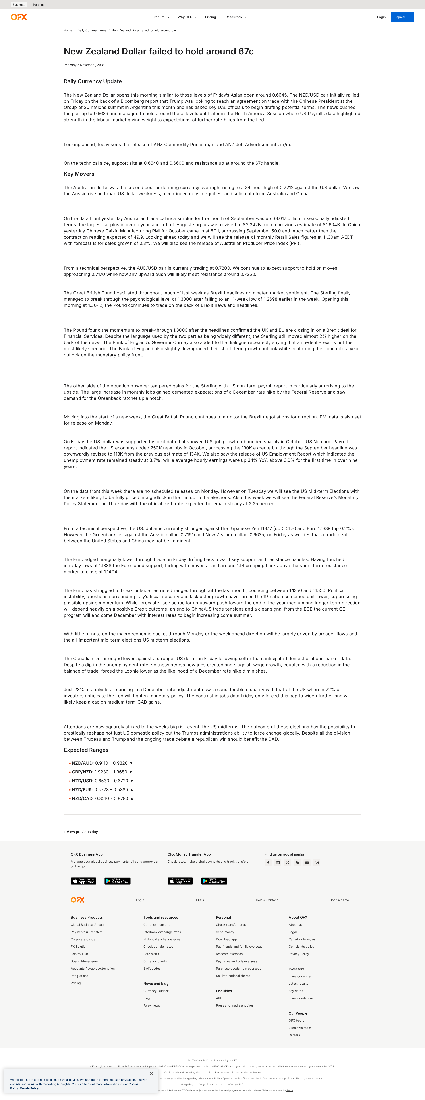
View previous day (82, 831)
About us (295, 924)
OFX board (297, 1020)
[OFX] (19, 17)
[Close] (151, 1074)
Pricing (210, 17)
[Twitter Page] (287, 862)
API (218, 998)
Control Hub (79, 954)
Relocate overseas (229, 954)
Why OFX (185, 17)
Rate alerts (151, 954)
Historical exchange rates (161, 939)
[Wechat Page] (297, 862)
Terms (289, 1090)
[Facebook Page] (268, 862)
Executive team (300, 1028)
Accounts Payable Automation (93, 968)
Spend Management (85, 961)
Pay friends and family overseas (239, 946)
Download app (226, 939)
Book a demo (339, 900)
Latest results (298, 983)
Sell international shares (233, 976)
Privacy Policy (299, 954)
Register (400, 17)
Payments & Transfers (86, 932)
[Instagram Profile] (316, 862)
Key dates (296, 991)
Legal (293, 932)
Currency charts (155, 961)
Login (140, 900)
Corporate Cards (83, 939)
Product (158, 17)
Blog (146, 998)
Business (18, 4)
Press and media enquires (234, 1005)
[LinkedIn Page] (277, 862)
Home (68, 30)
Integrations (79, 976)
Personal (39, 4)
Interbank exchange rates (162, 932)
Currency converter (157, 924)
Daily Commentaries (91, 30)
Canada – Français (302, 939)
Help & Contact (267, 900)
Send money (225, 932)
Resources (234, 17)
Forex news (151, 1005)
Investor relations (301, 998)
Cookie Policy (29, 1088)
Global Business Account (88, 924)
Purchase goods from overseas (238, 968)
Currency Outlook (156, 991)
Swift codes (151, 968)
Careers (294, 1035)
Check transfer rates (158, 946)
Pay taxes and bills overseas (236, 961)
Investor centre (300, 976)
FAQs (200, 900)
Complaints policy (301, 946)
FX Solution (79, 946)
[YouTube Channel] (307, 862)
